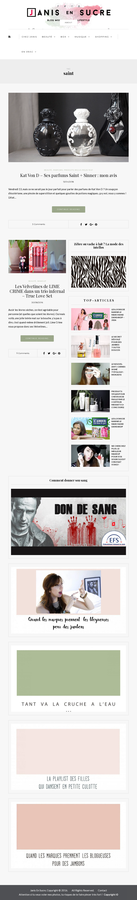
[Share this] (81, 224)
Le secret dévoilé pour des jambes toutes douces (116, 343)
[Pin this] (96, 224)
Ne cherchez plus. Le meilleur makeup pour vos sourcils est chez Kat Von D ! (118, 455)
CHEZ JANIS (29, 36)
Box (63, 36)
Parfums (58, 170)
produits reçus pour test (78, 170)
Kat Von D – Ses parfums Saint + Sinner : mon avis (68, 175)
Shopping (102, 36)
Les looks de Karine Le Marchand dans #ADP (118, 422)
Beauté (47, 36)
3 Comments (38, 224)
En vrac (27, 51)
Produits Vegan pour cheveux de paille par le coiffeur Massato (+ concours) (118, 399)
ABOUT (68, 22)
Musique (81, 36)
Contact (102, 890)
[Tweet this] (86, 224)
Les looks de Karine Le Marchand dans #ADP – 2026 (118, 314)
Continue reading (68, 209)
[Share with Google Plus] (91, 224)
